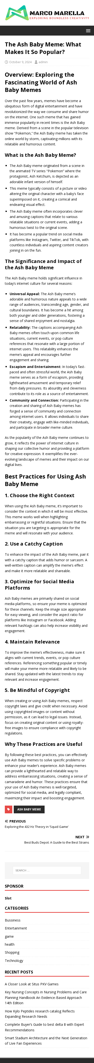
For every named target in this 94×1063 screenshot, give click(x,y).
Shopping (12, 952)
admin (43, 62)
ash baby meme (29, 809)
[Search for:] (47, 870)
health (9, 944)
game (9, 936)
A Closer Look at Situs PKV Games (32, 984)
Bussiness (12, 920)
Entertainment (16, 928)
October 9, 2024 (20, 62)
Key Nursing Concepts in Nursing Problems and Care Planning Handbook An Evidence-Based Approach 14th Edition (46, 997)
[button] (87, 30)
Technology (14, 960)
